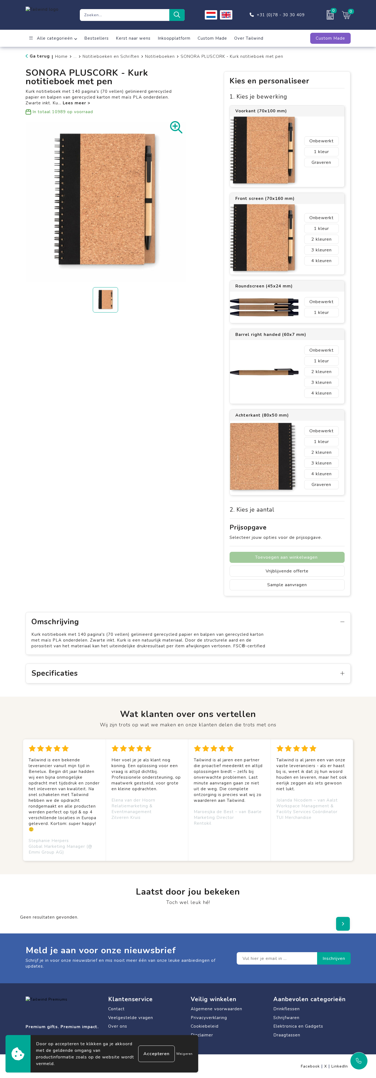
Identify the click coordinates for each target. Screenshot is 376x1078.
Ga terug (40, 56)
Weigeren (184, 1054)
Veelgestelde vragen (130, 1017)
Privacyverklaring (209, 1017)
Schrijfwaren (286, 1017)
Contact (116, 1009)
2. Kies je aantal (252, 510)
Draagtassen (286, 1035)
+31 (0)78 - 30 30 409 (281, 15)
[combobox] (124, 15)
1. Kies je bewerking (258, 97)
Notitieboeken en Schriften (111, 56)
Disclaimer (202, 1035)
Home (61, 56)
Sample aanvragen (287, 585)
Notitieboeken (160, 56)
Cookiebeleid (205, 1026)
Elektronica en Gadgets (298, 1026)
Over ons (117, 1026)
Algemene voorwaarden (216, 1009)
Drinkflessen (286, 1009)
